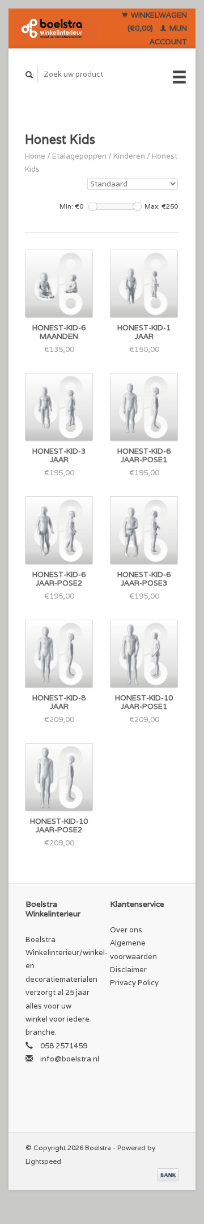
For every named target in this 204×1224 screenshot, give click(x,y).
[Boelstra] (58, 28)
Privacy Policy (134, 983)
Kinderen (129, 156)
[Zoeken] (29, 75)
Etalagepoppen (79, 156)
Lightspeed (43, 1161)
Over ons (126, 930)
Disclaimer (128, 969)
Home (35, 156)
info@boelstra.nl (69, 1059)
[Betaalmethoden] (168, 1174)
